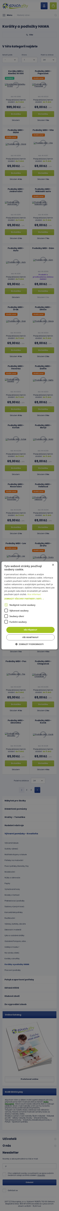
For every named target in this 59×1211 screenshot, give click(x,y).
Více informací (34, 594)
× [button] (53, 565)
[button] (29, 598)
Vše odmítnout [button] (30, 637)
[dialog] (29, 605)
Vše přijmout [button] (30, 629)
